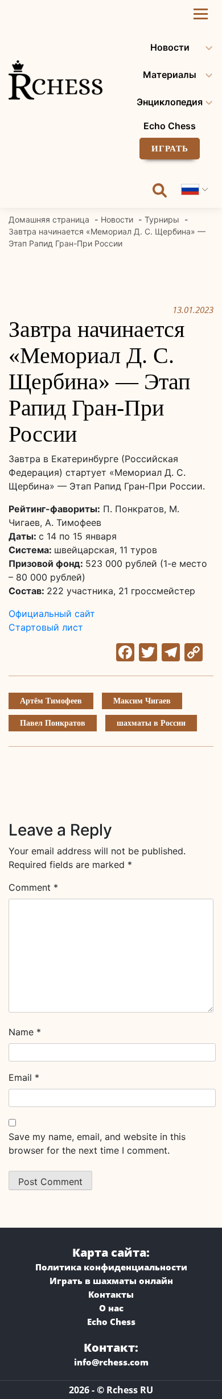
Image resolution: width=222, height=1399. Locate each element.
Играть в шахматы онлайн (111, 1280)
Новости (170, 47)
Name (25, 1032)
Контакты (111, 1294)
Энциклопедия (170, 102)
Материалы (169, 74)
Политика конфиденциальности (111, 1267)
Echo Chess (169, 125)
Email (24, 1077)
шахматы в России (151, 723)
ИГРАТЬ (169, 148)
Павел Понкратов (52, 723)
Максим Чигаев (142, 701)
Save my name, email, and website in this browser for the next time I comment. (97, 1143)
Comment (33, 887)
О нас (111, 1308)
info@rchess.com (111, 1362)
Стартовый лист (46, 627)
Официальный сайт (52, 613)
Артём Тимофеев (51, 701)
